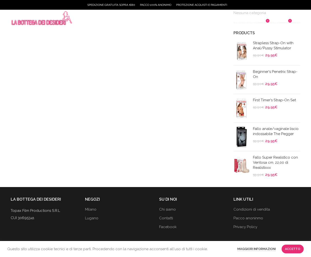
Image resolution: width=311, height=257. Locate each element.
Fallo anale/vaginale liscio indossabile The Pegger (276, 131)
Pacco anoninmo (248, 218)
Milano (90, 209)
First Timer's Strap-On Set (274, 100)
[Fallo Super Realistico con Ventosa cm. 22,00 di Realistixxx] (241, 166)
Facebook (168, 227)
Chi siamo (167, 209)
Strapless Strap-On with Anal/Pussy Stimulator (273, 45)
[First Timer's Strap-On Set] (241, 108)
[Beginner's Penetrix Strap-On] (241, 79)
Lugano (91, 218)
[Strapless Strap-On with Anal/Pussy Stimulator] (241, 51)
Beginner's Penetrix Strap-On (275, 74)
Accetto (292, 249)
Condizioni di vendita (251, 209)
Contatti (166, 218)
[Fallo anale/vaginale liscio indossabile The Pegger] (241, 136)
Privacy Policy (245, 227)
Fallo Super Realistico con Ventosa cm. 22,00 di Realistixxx (275, 162)
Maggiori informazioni (256, 249)
